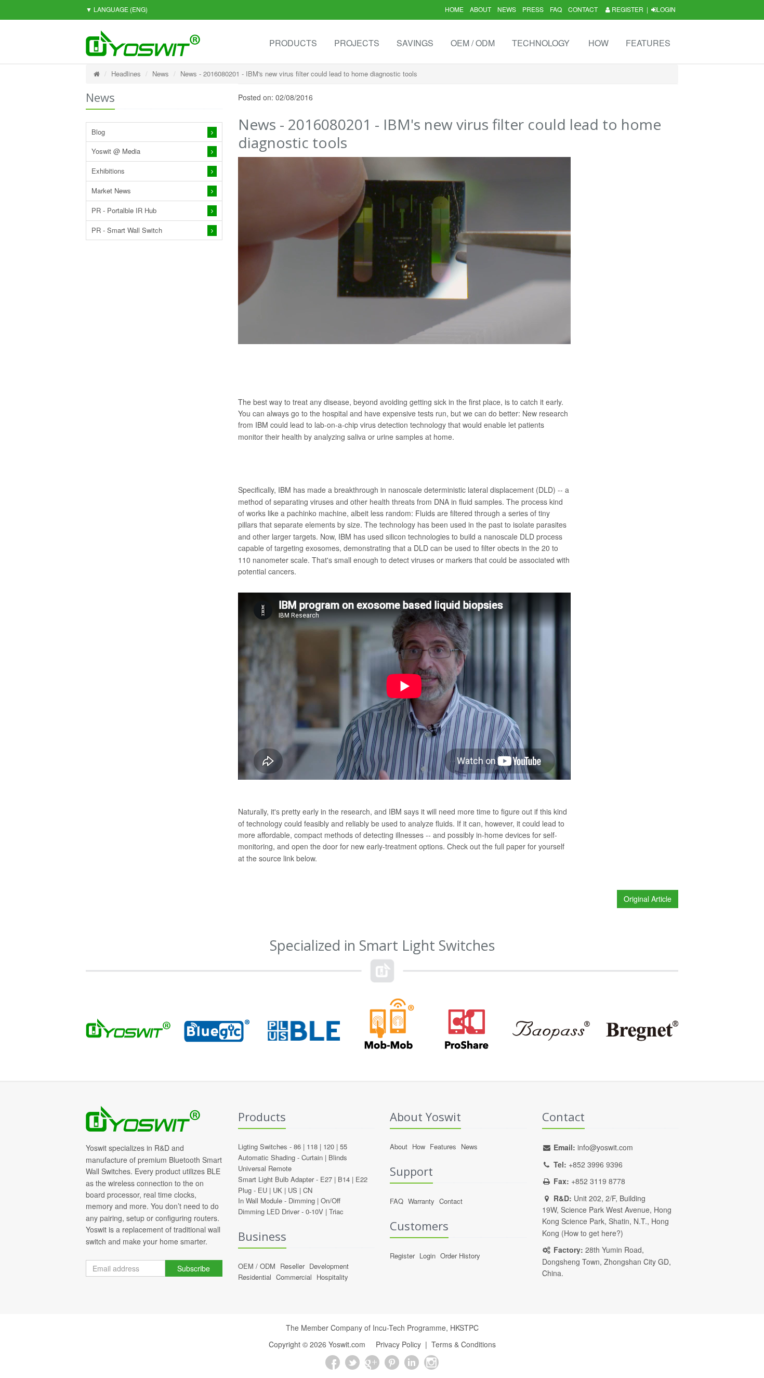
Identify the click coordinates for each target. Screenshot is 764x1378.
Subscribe (193, 1268)
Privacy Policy (398, 1344)
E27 (326, 1179)
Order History (460, 1256)
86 (297, 1146)
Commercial (294, 1277)
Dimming (301, 1200)
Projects (356, 43)
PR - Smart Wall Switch (126, 230)
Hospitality (332, 1277)
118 (312, 1146)
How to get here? (592, 1233)
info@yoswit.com (605, 1147)
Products (293, 43)
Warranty (421, 1201)
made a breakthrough (342, 489)
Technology (541, 43)
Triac (336, 1211)
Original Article (647, 899)
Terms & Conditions (463, 1344)
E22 (361, 1179)
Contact (583, 9)
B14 (344, 1179)
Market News (111, 190)
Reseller (292, 1266)
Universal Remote (265, 1168)
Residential (254, 1277)
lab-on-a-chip (336, 424)
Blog (98, 132)
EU (262, 1190)
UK (277, 1190)
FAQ (556, 9)
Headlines (126, 73)
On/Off (330, 1200)
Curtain (312, 1157)
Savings (415, 43)
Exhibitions (108, 171)
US (292, 1190)
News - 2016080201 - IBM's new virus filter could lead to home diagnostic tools (298, 73)
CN (307, 1190)
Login (666, 9)
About (480, 9)
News (506, 9)
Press (533, 9)
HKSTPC (464, 1327)
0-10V (314, 1211)
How (598, 43)
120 (328, 1146)
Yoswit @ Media (115, 151)
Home (454, 9)
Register (626, 9)
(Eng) (117, 9)
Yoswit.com (346, 1344)
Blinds (337, 1157)
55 (343, 1146)
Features (648, 43)
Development (329, 1266)
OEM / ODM (473, 43)
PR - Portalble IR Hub (123, 210)
